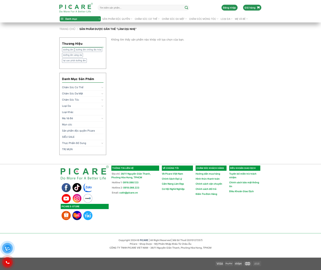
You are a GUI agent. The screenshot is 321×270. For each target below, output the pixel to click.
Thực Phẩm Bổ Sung (74, 143)
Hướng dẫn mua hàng (208, 173)
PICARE (144, 240)
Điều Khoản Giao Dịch (241, 191)
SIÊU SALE (68, 136)
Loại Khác (67, 112)
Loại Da (225, 18)
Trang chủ (67, 29)
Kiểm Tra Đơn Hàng (206, 193)
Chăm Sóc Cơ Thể (146, 18)
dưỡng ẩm (68, 49)
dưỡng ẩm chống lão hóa (88, 49)
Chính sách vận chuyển (209, 183)
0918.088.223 (131, 187)
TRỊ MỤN (67, 149)
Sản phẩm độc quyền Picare (78, 130)
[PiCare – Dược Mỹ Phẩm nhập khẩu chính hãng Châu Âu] (76, 8)
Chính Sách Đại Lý (172, 178)
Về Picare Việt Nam (172, 173)
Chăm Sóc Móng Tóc (202, 18)
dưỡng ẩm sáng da (72, 55)
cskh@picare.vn (128, 192)
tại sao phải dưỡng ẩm (74, 60)
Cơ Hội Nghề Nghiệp (173, 188)
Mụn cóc (67, 124)
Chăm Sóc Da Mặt (173, 18)
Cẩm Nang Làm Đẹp (173, 183)
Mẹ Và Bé (240, 18)
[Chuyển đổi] (102, 87)
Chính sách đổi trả (206, 188)
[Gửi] (186, 8)
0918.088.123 (130, 182)
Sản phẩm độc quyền (116, 18)
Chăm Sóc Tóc (70, 99)
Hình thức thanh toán (208, 178)
